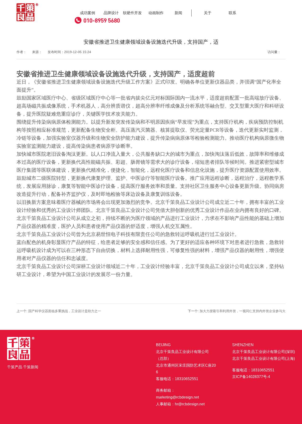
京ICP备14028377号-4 (251, 377)
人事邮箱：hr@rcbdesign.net (180, 404)
